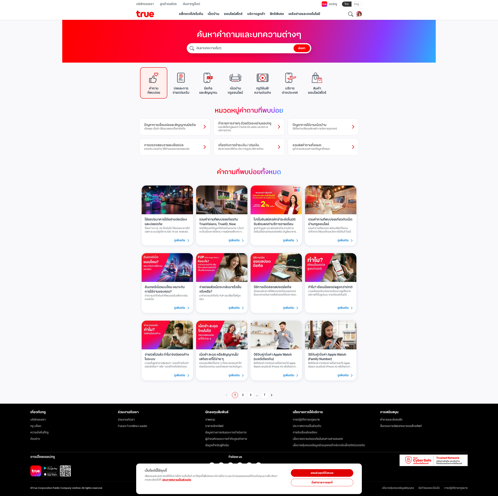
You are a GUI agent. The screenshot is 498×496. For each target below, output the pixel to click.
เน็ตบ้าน (213, 14)
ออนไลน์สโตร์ (233, 14)
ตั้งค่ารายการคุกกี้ (322, 482)
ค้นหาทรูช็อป (191, 4)
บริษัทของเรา (145, 4)
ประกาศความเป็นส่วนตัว (176, 480)
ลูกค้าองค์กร (168, 4)
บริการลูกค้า (256, 14)
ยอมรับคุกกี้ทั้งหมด (322, 473)
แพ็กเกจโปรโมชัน (191, 14)
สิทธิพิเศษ (277, 14)
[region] (80, 477)
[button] (153, 83)
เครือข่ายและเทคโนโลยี (304, 14)
